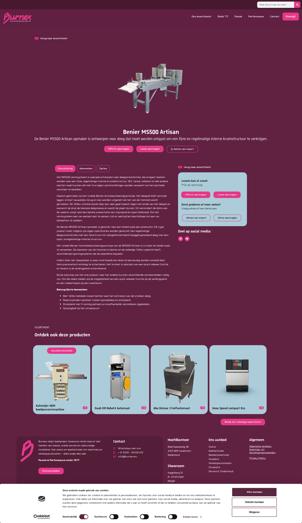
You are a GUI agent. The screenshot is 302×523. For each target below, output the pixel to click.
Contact (274, 16)
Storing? (291, 16)
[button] (180, 238)
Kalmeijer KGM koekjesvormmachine (50, 408)
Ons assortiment (201, 16)
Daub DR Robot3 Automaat (112, 408)
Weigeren (254, 512)
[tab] (65, 168)
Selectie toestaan (254, 502)
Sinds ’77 (223, 16)
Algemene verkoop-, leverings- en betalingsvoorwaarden (262, 449)
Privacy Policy (257, 458)
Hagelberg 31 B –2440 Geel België (176, 477)
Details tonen (190, 516)
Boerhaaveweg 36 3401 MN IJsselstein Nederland (179, 451)
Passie (238, 16)
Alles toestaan (254, 492)
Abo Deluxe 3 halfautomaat (172, 408)
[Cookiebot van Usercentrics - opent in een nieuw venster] (42, 517)
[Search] (297, 5)
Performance (256, 16)
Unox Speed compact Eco (228, 408)
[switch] (113, 516)
